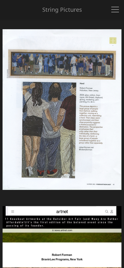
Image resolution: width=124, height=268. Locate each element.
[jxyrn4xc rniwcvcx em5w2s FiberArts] (62, 116)
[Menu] (115, 9)
